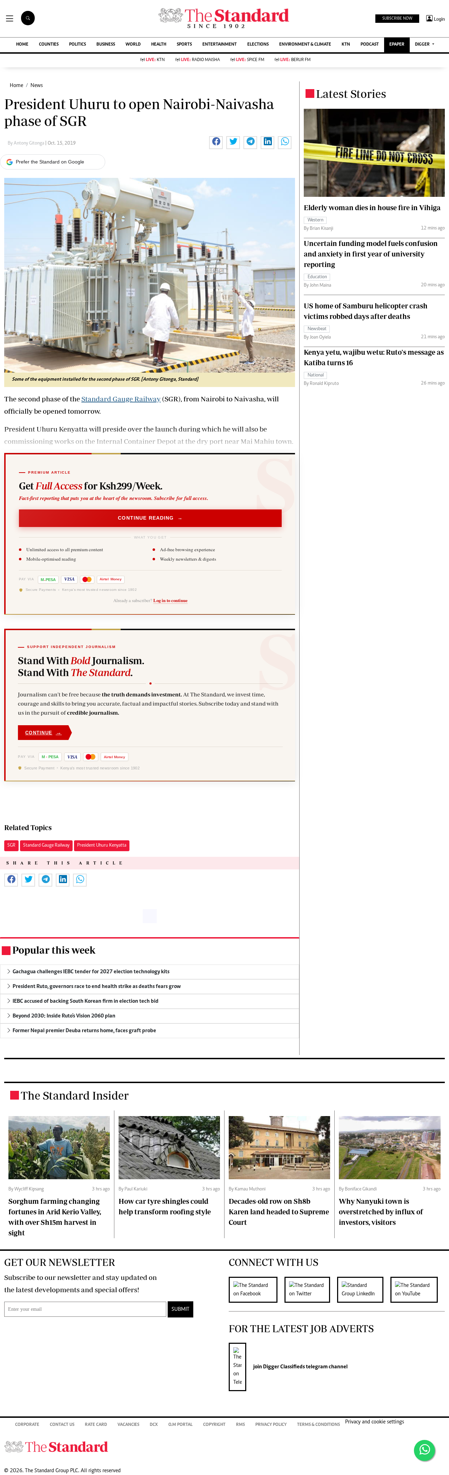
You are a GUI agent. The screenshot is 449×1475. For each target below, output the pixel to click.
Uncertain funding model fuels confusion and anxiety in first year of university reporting (371, 253)
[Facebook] (256, 1290)
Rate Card (96, 1425)
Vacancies (128, 1425)
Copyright (214, 1425)
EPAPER (396, 44)
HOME (22, 44)
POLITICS (77, 44)
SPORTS (184, 44)
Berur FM (295, 60)
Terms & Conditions (318, 1425)
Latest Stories (351, 93)
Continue (43, 732)
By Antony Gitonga (26, 143)
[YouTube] (417, 1290)
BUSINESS (105, 44)
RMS (240, 1425)
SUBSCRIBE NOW (397, 18)
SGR (11, 845)
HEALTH (158, 44)
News (37, 85)
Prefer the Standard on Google (50, 162)
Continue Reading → (150, 518)
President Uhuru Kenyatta (101, 845)
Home (16, 85)
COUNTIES (49, 44)
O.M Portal (180, 1425)
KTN (346, 44)
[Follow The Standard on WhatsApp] (424, 1450)
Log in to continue (170, 600)
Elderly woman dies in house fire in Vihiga (372, 207)
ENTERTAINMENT (219, 44)
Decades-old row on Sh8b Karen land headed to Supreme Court (279, 1211)
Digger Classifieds (283, 1367)
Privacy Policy (271, 1425)
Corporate (27, 1425)
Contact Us (62, 1425)
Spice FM (250, 60)
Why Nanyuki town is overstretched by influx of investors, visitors (381, 1211)
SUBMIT (180, 1309)
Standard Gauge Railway (121, 399)
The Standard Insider (75, 1095)
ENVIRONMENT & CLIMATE (305, 44)
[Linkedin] (363, 1290)
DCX (154, 1425)
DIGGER (423, 44)
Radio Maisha (200, 60)
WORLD (133, 44)
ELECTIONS (258, 44)
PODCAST (370, 44)
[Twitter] (310, 1290)
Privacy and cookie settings (374, 1422)
